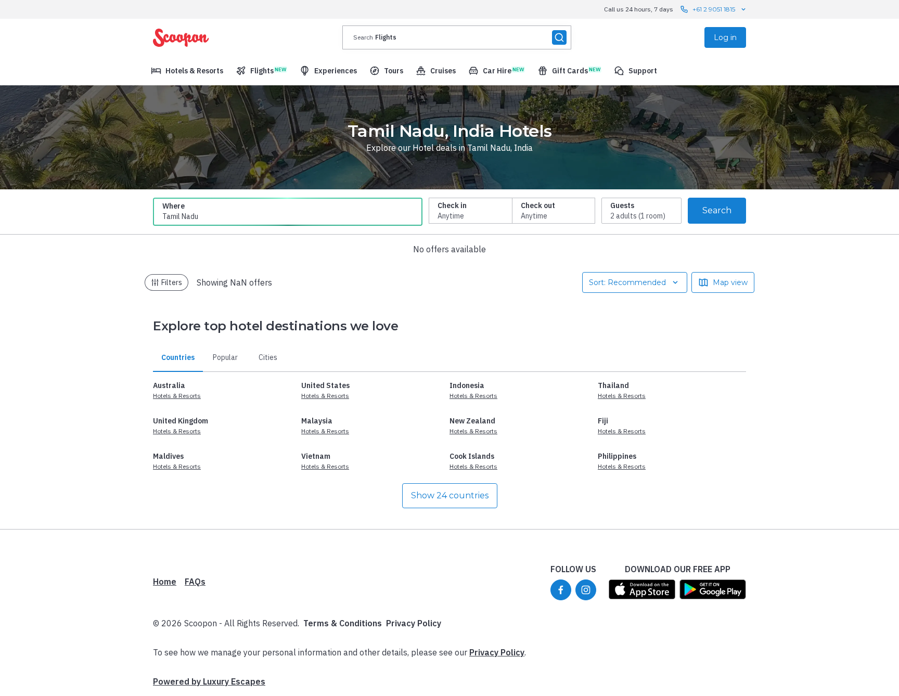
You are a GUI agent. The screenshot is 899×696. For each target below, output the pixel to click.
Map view (730, 282)
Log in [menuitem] (725, 37)
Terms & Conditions (342, 623)
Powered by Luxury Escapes (209, 681)
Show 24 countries (450, 495)
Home (164, 581)
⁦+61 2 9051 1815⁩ (713, 9)
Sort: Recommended (627, 282)
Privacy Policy (413, 623)
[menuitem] (187, 70)
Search (716, 210)
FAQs (195, 581)
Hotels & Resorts (177, 395)
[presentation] (457, 37)
